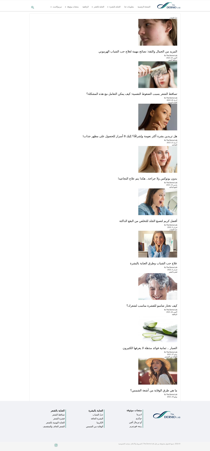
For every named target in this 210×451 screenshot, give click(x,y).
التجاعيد (174, 145)
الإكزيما (100, 422)
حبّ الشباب (173, 18)
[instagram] (47, 446)
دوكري (139, 418)
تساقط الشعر (172, 60)
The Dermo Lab (171, 55)
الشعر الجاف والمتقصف (54, 426)
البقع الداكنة (173, 187)
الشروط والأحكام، (136, 444)
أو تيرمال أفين (135, 422)
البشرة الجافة (97, 418)
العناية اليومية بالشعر (55, 422)
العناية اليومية (172, 102)
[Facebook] (66, 450)
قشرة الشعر (173, 272)
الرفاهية (174, 314)
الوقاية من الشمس (171, 357)
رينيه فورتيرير (136, 426)
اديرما (139, 414)
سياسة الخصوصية (124, 444)
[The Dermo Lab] (168, 5)
